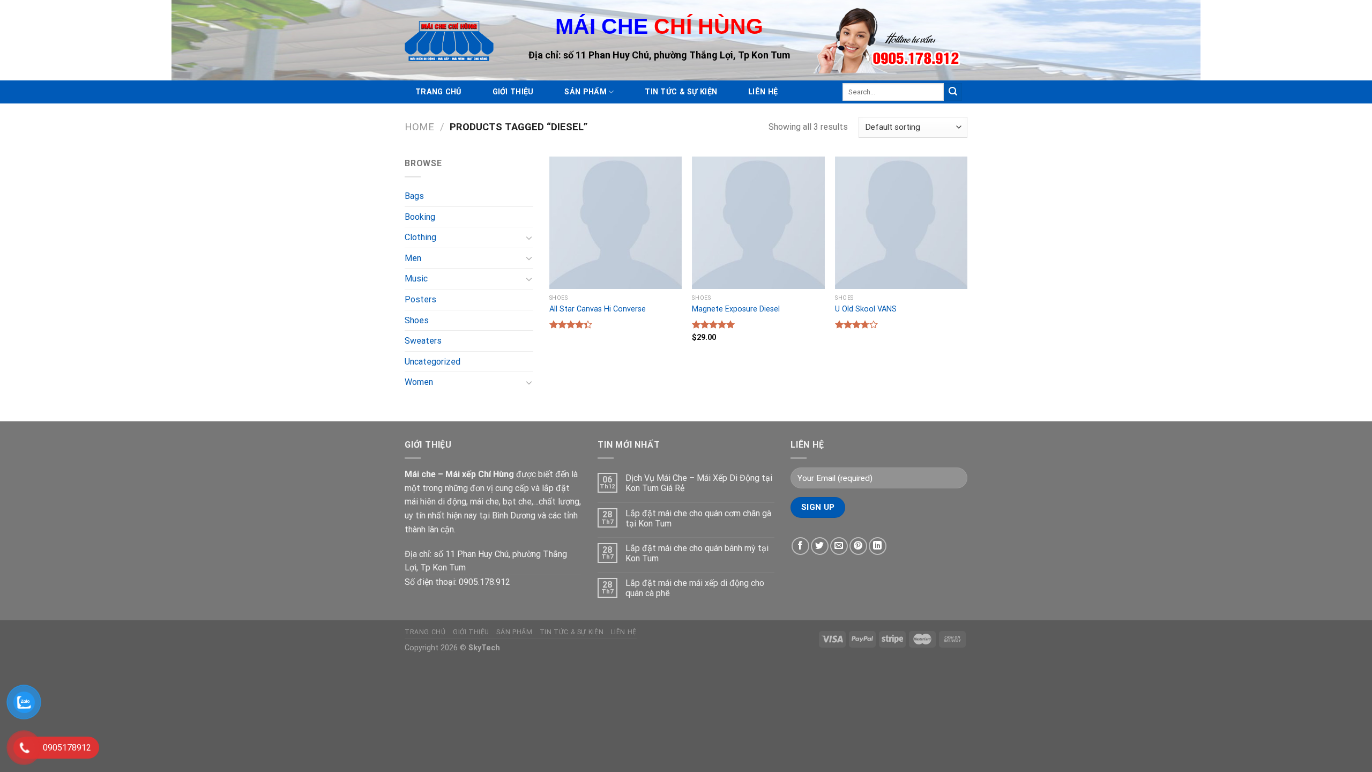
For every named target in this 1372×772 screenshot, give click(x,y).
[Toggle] (529, 237)
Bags (414, 196)
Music (416, 278)
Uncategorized (432, 362)
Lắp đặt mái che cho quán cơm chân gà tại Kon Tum (698, 518)
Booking (420, 217)
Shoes (417, 320)
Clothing (420, 237)
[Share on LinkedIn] (877, 546)
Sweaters (423, 341)
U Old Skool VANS (866, 309)
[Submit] (953, 92)
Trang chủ (438, 91)
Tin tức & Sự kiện (681, 91)
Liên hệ (763, 91)
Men (413, 258)
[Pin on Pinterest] (858, 546)
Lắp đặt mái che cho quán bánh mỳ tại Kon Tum (697, 553)
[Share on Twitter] (820, 546)
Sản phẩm (585, 91)
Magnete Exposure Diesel (736, 309)
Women (419, 382)
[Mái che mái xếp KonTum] (449, 40)
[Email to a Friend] (839, 546)
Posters (420, 299)
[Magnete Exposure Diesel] (758, 223)
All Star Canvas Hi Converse (597, 309)
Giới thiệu (513, 91)
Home (419, 126)
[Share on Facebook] (800, 546)
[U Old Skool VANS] (901, 223)
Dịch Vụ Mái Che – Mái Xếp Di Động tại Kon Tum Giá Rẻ (698, 483)
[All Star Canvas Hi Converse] (615, 223)
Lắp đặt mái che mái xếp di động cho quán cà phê (694, 588)
